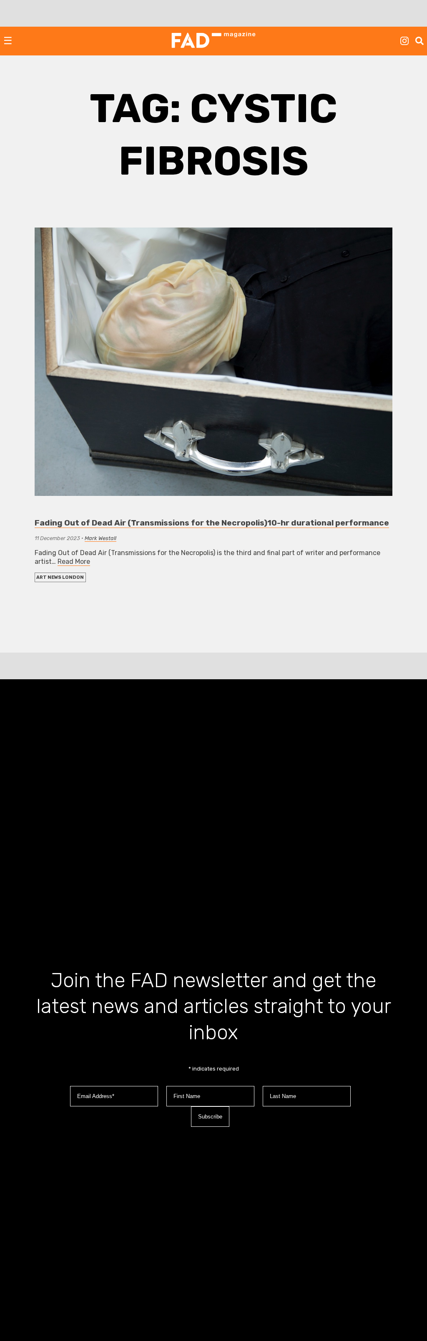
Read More (74, 561)
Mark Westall (100, 538)
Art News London (60, 577)
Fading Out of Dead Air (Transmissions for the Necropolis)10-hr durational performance (212, 523)
